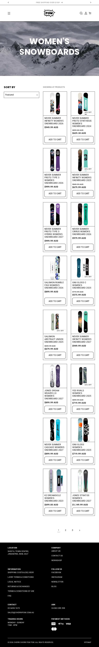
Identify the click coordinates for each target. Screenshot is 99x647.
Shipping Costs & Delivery (21, 572)
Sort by (9, 87)
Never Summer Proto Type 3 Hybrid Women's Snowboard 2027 (53, 233)
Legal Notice (14, 582)
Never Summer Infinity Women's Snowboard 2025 (82, 178)
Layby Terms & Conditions (21, 577)
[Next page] (79, 530)
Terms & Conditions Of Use (21, 591)
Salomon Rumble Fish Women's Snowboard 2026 (54, 285)
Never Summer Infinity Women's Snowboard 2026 (54, 121)
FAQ (9, 596)
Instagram (56, 577)
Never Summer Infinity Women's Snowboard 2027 (82, 339)
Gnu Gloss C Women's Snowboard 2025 (81, 285)
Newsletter (57, 582)
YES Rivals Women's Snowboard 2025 (81, 393)
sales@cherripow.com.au (21, 612)
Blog (53, 586)
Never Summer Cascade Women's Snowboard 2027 (54, 447)
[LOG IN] (86, 13)
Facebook (56, 572)
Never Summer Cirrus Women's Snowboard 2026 (81, 232)
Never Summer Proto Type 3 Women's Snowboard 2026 (53, 179)
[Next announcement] (90, 2)
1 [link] (58, 530)
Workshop (56, 560)
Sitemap (87, 642)
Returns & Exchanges (18, 586)
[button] (9, 13)
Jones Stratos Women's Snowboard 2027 (81, 498)
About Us (55, 551)
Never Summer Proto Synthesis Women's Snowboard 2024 (82, 122)
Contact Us (57, 556)
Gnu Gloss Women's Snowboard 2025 (81, 447)
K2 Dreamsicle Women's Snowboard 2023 (53, 498)
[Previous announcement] (8, 2)
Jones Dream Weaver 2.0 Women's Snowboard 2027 (53, 394)
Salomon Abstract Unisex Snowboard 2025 (53, 339)
